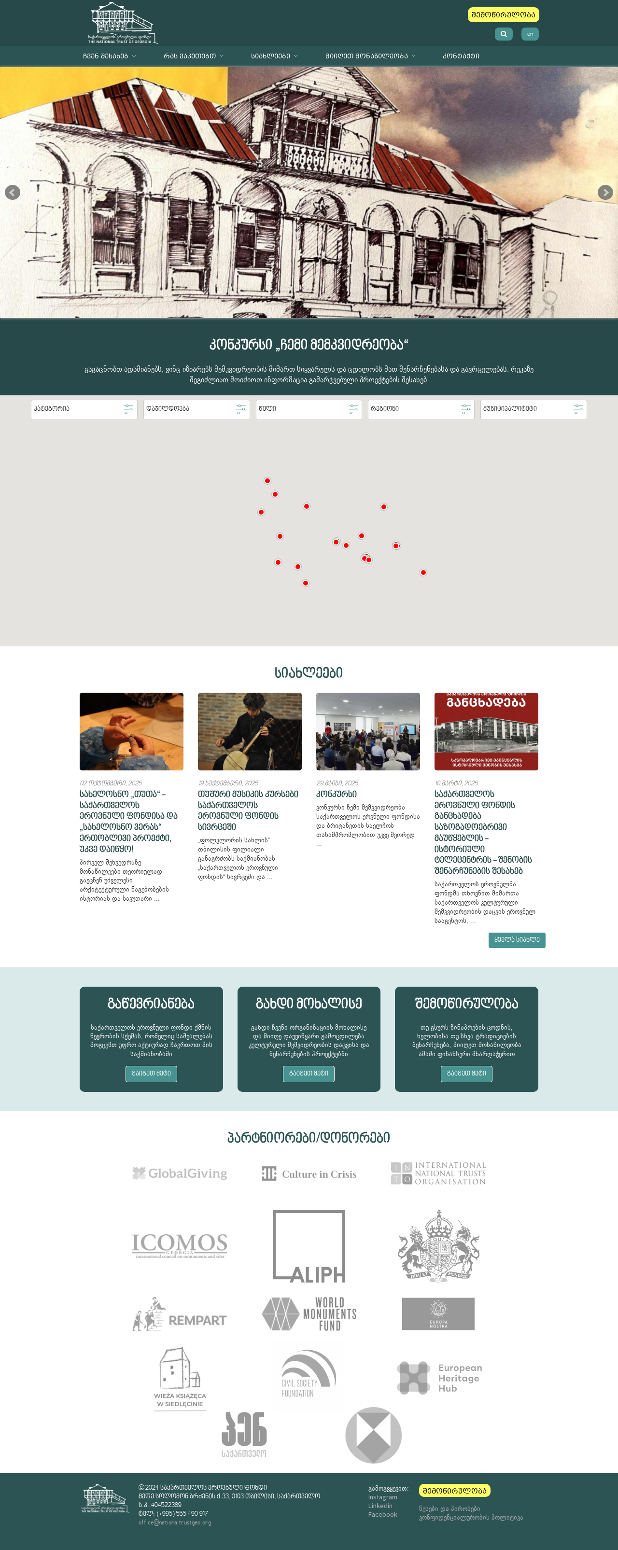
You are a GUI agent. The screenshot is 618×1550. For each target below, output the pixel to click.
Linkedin (380, 1505)
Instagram (382, 1497)
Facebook (382, 1514)
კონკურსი (336, 795)
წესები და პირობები (449, 1508)
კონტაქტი (461, 56)
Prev (12, 192)
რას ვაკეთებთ (190, 56)
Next (605, 192)
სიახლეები (270, 56)
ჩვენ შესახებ (105, 56)
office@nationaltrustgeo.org (175, 1522)
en (530, 34)
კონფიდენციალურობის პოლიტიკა (471, 1517)
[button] (275, 494)
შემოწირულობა (503, 15)
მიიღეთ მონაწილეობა (366, 56)
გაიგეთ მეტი (151, 1074)
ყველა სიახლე (517, 940)
